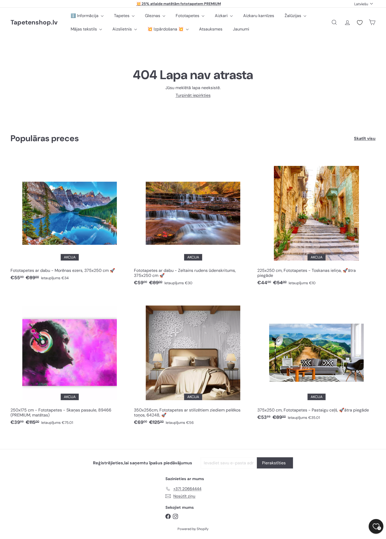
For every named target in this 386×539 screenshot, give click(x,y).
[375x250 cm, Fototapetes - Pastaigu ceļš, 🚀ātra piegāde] (316, 360)
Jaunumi (241, 29)
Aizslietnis (122, 29)
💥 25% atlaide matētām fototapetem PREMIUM (178, 3)
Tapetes (122, 15)
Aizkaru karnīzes (258, 15)
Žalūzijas (293, 15)
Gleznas (153, 15)
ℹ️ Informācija (85, 15)
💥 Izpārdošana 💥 (166, 29)
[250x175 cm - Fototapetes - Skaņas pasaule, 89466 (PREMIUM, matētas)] (70, 362)
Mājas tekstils (84, 29)
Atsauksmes (210, 29)
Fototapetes (188, 15)
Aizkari (222, 15)
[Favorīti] (360, 22)
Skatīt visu (364, 138)
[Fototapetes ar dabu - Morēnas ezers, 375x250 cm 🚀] (70, 220)
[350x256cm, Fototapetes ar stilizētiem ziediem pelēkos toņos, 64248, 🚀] (193, 362)
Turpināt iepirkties (193, 95)
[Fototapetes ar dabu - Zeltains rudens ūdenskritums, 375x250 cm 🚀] (193, 222)
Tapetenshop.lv (34, 22)
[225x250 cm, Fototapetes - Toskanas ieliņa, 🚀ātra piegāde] (316, 222)
